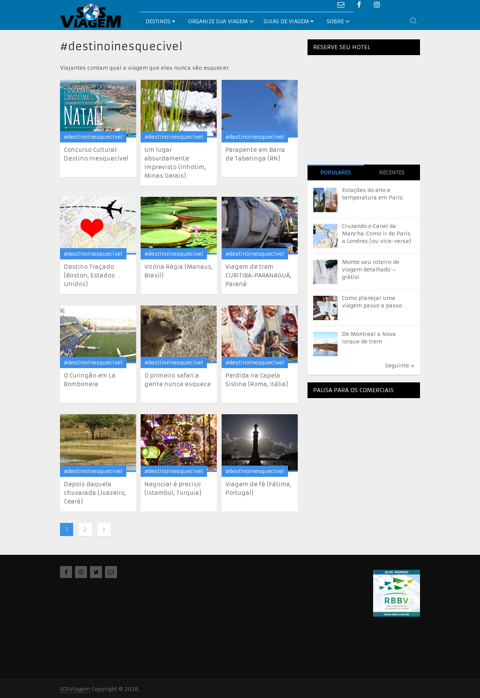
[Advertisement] (364, 450)
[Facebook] (66, 572)
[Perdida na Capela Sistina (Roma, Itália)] (260, 334)
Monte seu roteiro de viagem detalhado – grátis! (370, 269)
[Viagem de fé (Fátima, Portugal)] (260, 443)
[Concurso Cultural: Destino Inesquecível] (98, 109)
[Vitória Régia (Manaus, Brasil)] (179, 226)
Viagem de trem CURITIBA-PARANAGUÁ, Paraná (258, 275)
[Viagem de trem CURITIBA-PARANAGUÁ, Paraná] (260, 226)
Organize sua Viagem (218, 21)
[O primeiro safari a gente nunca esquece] (179, 334)
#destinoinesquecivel (93, 136)
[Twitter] (96, 572)
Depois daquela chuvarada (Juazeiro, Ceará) (95, 493)
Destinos (159, 21)
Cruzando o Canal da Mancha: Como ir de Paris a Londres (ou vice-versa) (376, 233)
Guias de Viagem (287, 21)
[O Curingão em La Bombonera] (98, 334)
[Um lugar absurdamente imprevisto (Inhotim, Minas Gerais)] (179, 109)
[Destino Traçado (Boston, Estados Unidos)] (98, 226)
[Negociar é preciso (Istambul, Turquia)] (179, 443)
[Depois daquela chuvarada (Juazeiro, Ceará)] (98, 443)
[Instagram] (81, 572)
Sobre (335, 21)
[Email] (111, 572)
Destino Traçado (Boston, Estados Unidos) (89, 275)
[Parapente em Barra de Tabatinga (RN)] (260, 109)
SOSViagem (75, 689)
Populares (335, 172)
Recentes (392, 172)
